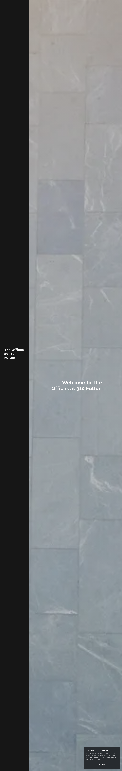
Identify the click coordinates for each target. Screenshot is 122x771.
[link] (14, 358)
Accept (102, 764)
